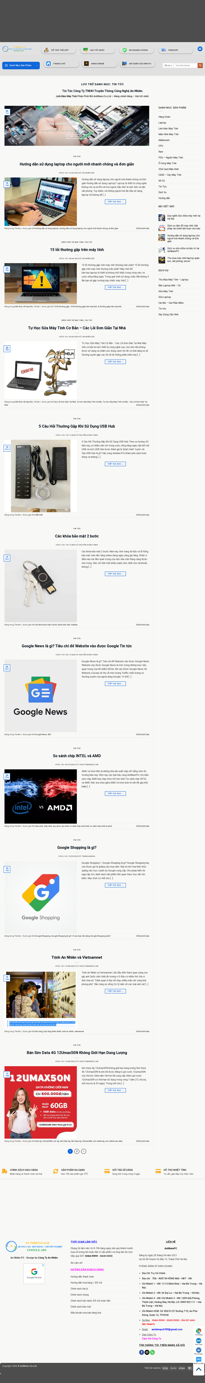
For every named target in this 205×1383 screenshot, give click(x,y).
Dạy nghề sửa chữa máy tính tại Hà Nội (77, 124)
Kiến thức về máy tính (73, 242)
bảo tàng (39, 1031)
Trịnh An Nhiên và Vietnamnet (76, 957)
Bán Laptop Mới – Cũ (169, 285)
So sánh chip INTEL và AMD (77, 756)
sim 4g (56, 1141)
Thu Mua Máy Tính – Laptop (173, 279)
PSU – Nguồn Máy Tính (170, 157)
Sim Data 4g (65, 1141)
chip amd (39, 826)
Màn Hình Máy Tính (168, 134)
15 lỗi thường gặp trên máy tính (77, 249)
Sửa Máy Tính (165, 291)
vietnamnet (79, 1031)
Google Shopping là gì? (76, 847)
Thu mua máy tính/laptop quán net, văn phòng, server (183, 259)
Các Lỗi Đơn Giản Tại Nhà (65, 402)
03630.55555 (106, 1256)
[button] (200, 48)
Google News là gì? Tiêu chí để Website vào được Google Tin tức (77, 646)
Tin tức (77, 157)
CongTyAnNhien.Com (88, 765)
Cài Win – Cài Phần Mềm (171, 302)
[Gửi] (200, 65)
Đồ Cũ (161, 180)
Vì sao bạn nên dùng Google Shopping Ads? (91, 936)
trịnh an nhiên (68, 1031)
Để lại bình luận (142, 228)
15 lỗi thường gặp (61, 306)
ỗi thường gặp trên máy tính (110, 306)
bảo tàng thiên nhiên (52, 1031)
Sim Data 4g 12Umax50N (81, 1141)
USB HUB (39, 515)
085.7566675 (148, 1324)
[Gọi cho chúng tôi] (152, 1352)
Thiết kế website (152, 1368)
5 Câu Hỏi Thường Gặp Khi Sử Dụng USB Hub (77, 426)
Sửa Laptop (164, 297)
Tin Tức (162, 186)
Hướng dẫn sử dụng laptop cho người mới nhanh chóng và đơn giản (77, 164)
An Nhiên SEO (88, 173)
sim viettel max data (113, 1141)
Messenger (198, 1354)
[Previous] (11, 126)
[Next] (142, 126)
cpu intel (65, 826)
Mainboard (163, 140)
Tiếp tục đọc (76, 136)
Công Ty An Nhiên (48, 1257)
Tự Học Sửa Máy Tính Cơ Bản (89, 402)
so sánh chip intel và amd (101, 826)
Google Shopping (42, 936)
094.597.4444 (187, 1320)
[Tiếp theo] (83, 1151)
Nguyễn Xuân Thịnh (88, 435)
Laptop (162, 122)
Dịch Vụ (162, 192)
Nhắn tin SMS (199, 1363)
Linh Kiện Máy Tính (66, 96)
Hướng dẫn (164, 198)
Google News (41, 734)
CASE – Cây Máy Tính (169, 174)
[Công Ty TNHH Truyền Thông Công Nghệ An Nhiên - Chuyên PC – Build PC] (17, 49)
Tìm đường (199, 1335)
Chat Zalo (198, 1344)
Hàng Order (164, 116)
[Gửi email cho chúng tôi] (147, 1352)
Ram (160, 151)
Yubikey (74, 625)
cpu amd (56, 826)
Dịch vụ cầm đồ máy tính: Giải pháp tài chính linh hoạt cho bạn (183, 227)
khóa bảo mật (64, 625)
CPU (160, 145)
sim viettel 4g (98, 1141)
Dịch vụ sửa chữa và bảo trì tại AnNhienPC (183, 250)
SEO (49, 734)
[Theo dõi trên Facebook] (141, 1352)
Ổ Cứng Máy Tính (167, 163)
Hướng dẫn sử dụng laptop (47, 228)
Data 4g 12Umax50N (43, 1141)
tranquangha (88, 856)
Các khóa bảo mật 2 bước (77, 536)
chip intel (48, 826)
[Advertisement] (90, 21)
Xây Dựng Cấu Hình (168, 314)
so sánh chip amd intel (79, 826)
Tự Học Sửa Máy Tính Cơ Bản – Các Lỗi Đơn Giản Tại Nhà (77, 328)
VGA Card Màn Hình (168, 169)
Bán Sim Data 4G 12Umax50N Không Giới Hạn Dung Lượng (77, 1052)
